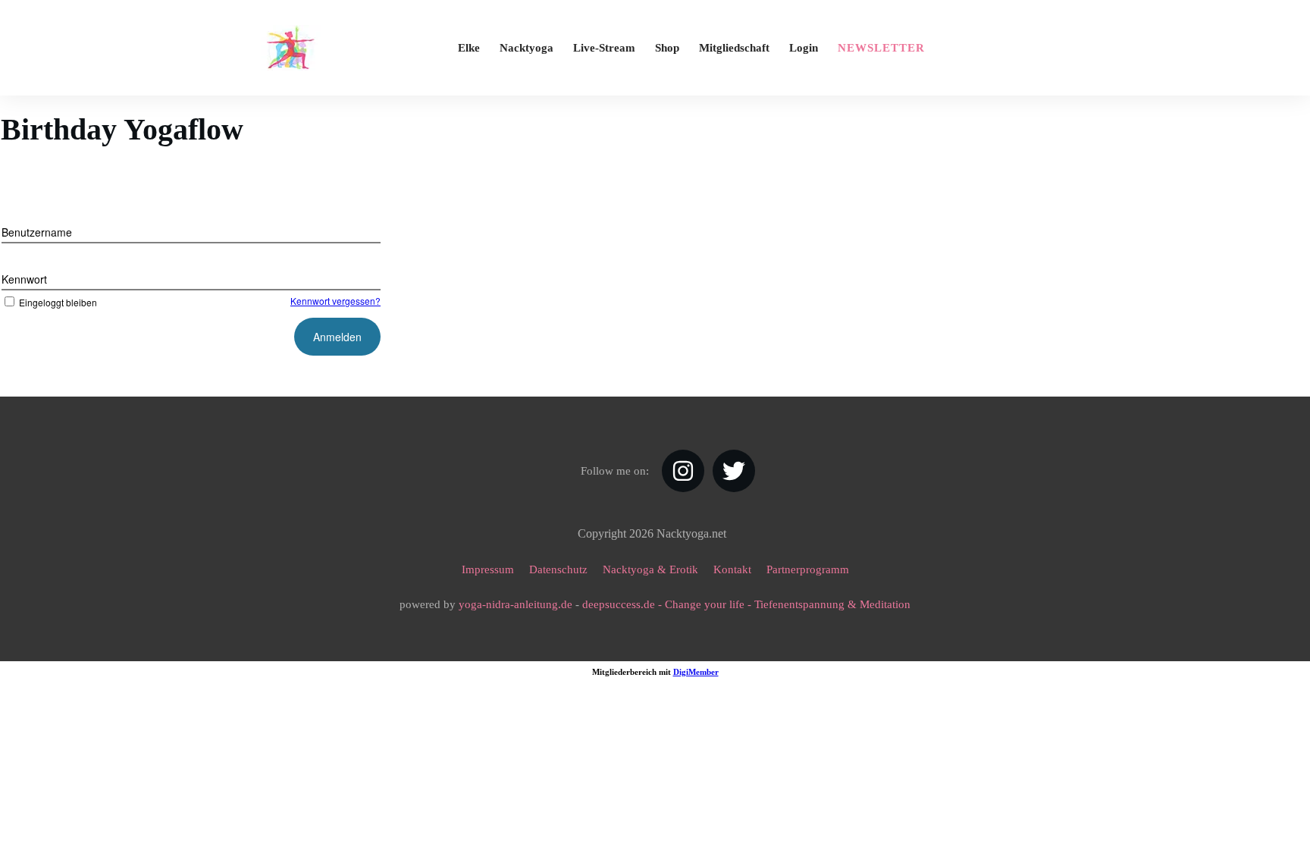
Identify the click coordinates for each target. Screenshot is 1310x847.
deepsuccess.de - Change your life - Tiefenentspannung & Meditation (746, 604)
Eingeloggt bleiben (58, 302)
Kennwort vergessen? (335, 300)
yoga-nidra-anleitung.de (515, 604)
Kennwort (24, 279)
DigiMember (696, 671)
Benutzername (37, 232)
